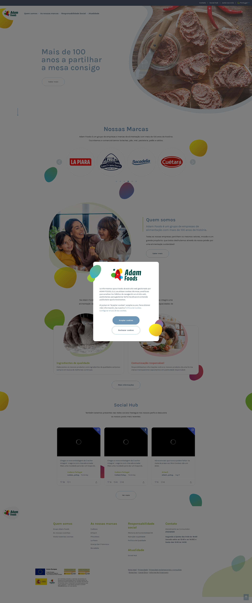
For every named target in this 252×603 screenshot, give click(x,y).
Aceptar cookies (126, 320)
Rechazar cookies (126, 330)
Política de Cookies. (133, 308)
